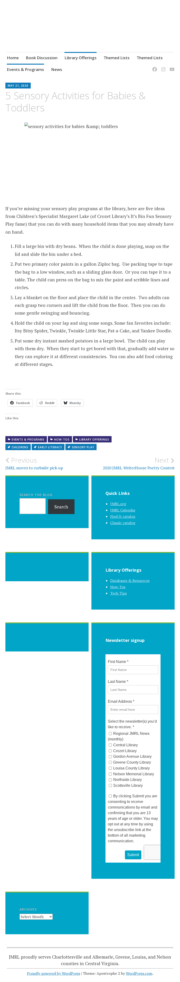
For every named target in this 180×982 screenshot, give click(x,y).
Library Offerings (80, 57)
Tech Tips (118, 593)
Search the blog (35, 495)
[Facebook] (154, 66)
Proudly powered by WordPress (53, 973)
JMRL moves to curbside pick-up (34, 463)
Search (61, 507)
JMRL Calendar (122, 510)
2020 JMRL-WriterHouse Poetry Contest (139, 463)
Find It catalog (122, 516)
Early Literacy (50, 447)
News (56, 69)
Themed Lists (117, 57)
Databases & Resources (130, 580)
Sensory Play (83, 447)
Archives (28, 909)
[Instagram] (163, 66)
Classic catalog (122, 522)
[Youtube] (171, 66)
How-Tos (62, 439)
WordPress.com (139, 973)
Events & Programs (25, 69)
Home (13, 57)
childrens (20, 447)
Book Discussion (41, 57)
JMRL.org (118, 503)
